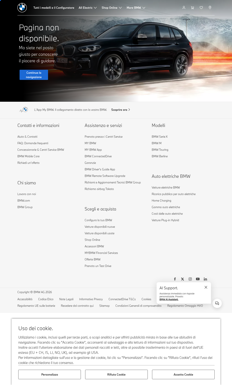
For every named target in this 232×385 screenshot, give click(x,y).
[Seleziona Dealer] (210, 7)
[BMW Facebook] (175, 279)
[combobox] (217, 303)
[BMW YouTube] (197, 279)
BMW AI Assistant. (169, 299)
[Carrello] (193, 7)
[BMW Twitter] (182, 279)
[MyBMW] (184, 7)
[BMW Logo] (22, 7)
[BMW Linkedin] (205, 279)
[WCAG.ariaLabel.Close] (206, 287)
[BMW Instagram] (190, 279)
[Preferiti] (201, 7)
